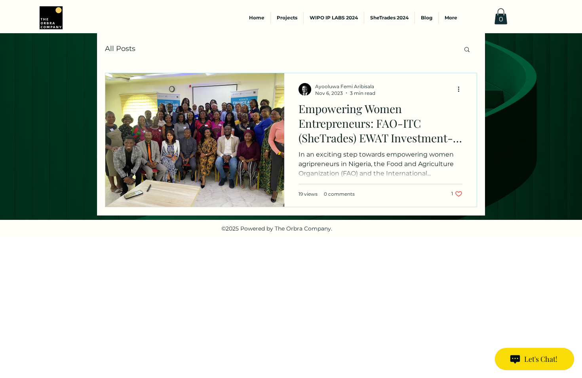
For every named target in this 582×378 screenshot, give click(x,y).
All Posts (120, 48)
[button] (501, 16)
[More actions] (461, 89)
